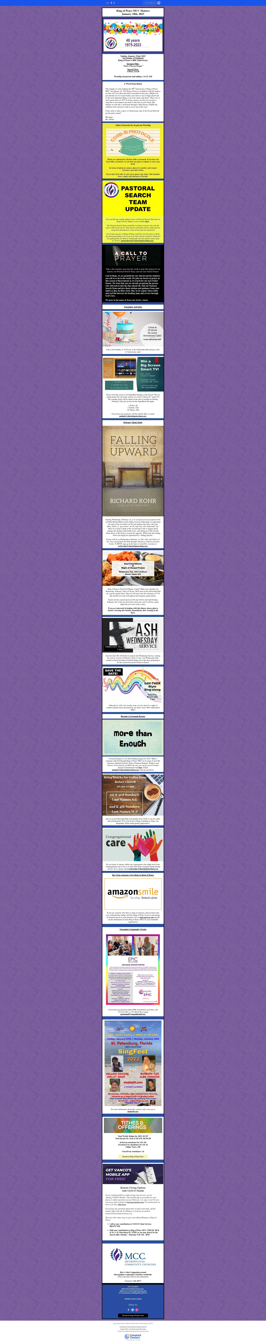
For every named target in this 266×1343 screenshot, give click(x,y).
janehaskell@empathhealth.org (132, 1014)
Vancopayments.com (135, 1202)
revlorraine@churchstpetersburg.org (133, 546)
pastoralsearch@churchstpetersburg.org (137, 240)
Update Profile (124, 1329)
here (147, 221)
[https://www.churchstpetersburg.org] (133, 1291)
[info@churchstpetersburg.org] (133, 1289)
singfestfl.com (132, 1111)
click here (122, 1204)
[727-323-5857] (133, 1286)
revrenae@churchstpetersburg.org (132, 1331)
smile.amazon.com (146, 917)
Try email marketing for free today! (133, 1340)
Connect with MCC (133, 1280)
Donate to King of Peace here (133, 1156)
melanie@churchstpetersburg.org (132, 416)
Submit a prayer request (133, 1299)
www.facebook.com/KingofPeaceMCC (133, 1293)
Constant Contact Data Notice (137, 1329)
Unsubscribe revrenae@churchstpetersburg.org (133, 1326)
